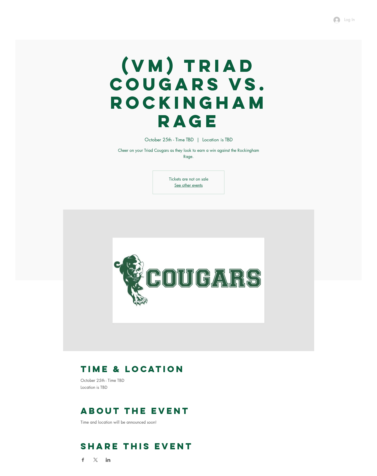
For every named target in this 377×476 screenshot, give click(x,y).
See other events (188, 185)
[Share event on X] (95, 460)
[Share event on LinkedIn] (108, 460)
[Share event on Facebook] (83, 460)
